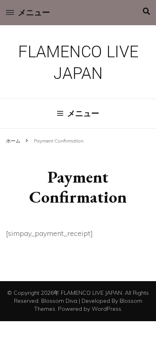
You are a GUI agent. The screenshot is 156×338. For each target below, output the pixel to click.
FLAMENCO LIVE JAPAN (78, 62)
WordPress (106, 308)
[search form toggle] (146, 11)
